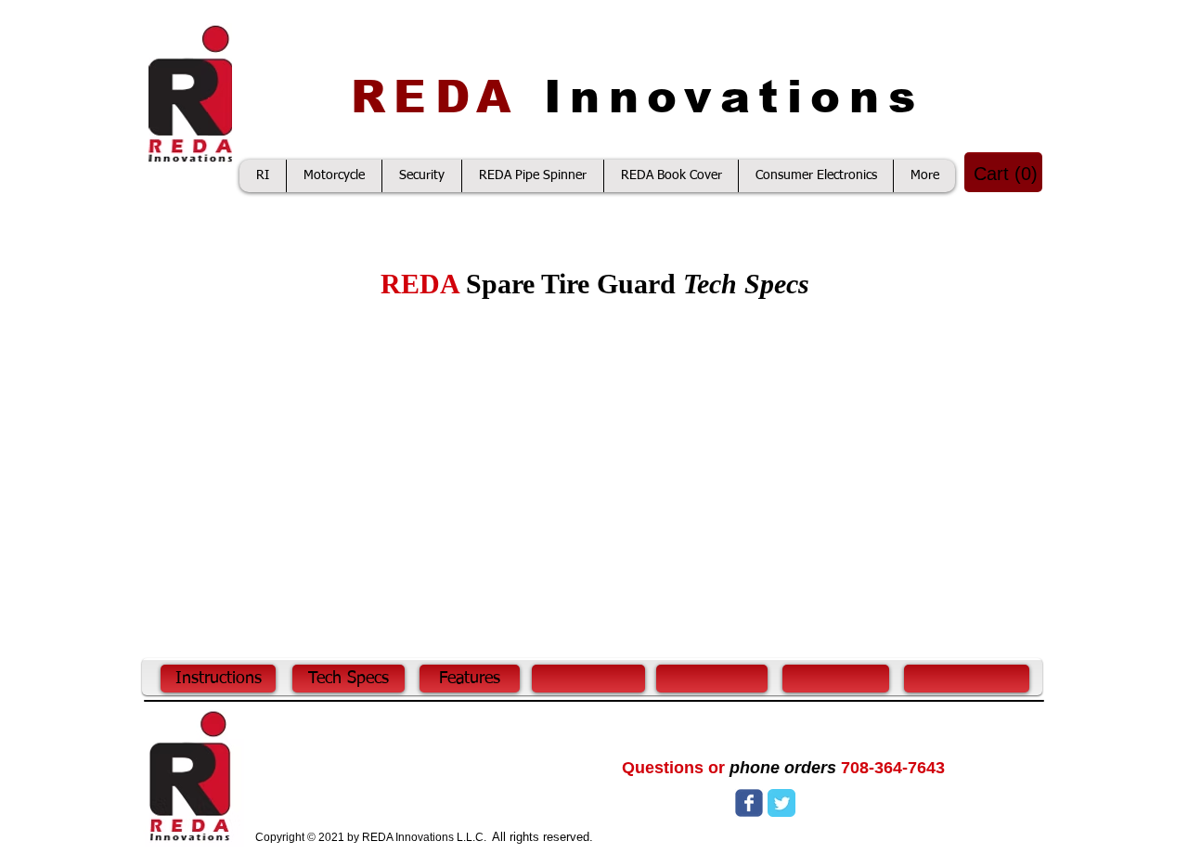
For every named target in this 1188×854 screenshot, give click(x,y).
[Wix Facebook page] (749, 803)
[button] (1005, 174)
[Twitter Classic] (781, 803)
